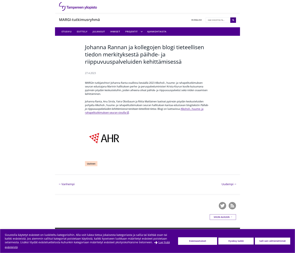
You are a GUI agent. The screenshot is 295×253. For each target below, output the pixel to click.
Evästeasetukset (197, 240)
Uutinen (91, 163)
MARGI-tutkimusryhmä (79, 19)
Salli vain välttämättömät (272, 240)
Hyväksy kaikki (236, 240)
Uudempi (229, 184)
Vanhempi (68, 184)
